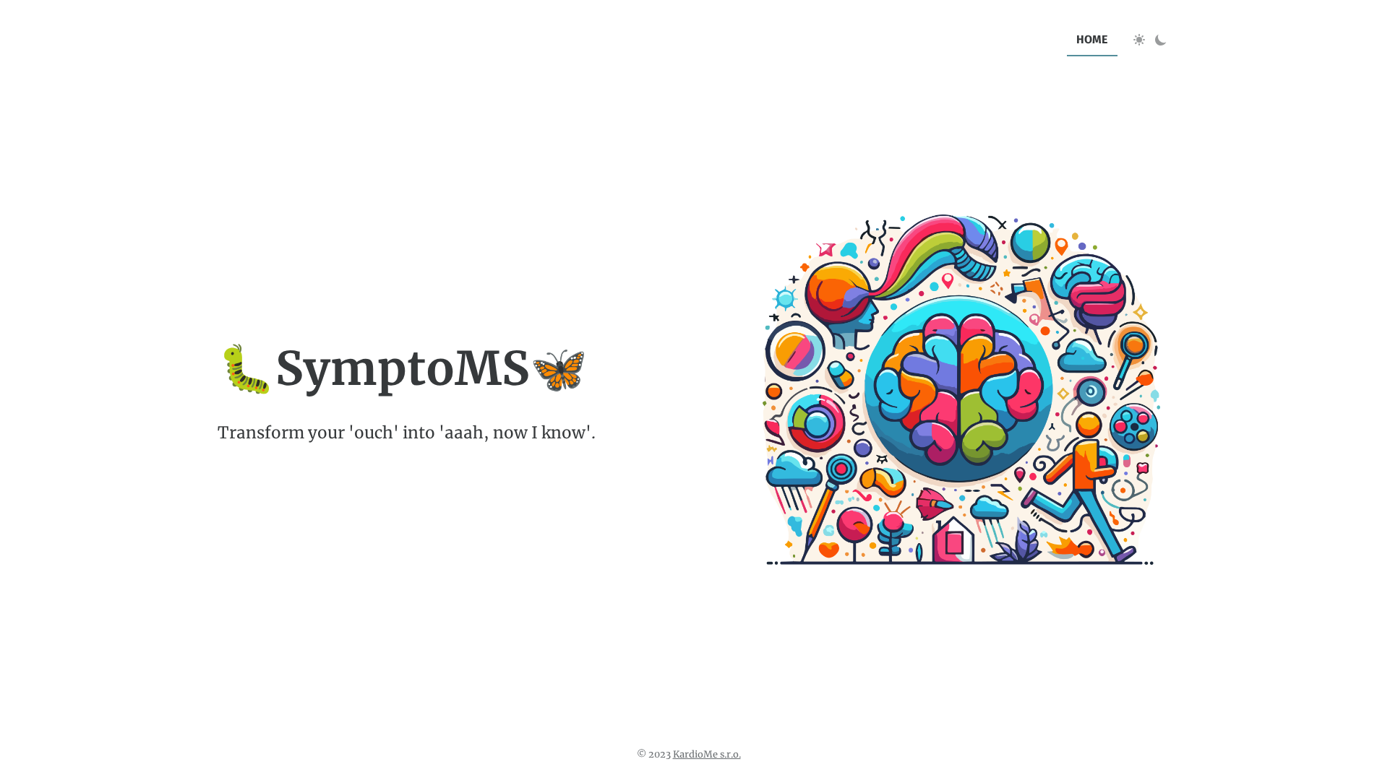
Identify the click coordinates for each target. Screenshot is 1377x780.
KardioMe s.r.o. (707, 754)
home (1091, 39)
